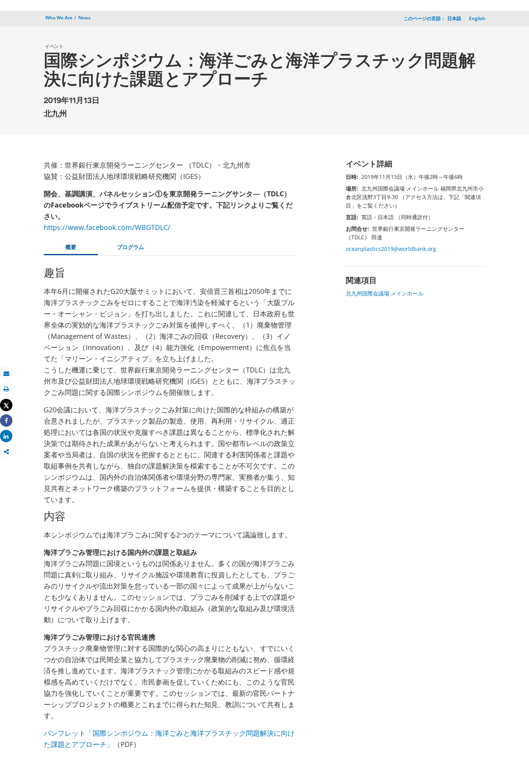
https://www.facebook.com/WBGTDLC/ (107, 227)
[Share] (6, 421)
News (84, 17)
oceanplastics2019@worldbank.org (391, 248)
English (477, 18)
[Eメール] (6, 373)
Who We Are (58, 17)
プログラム (130, 247)
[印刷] (6, 389)
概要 (70, 247)
